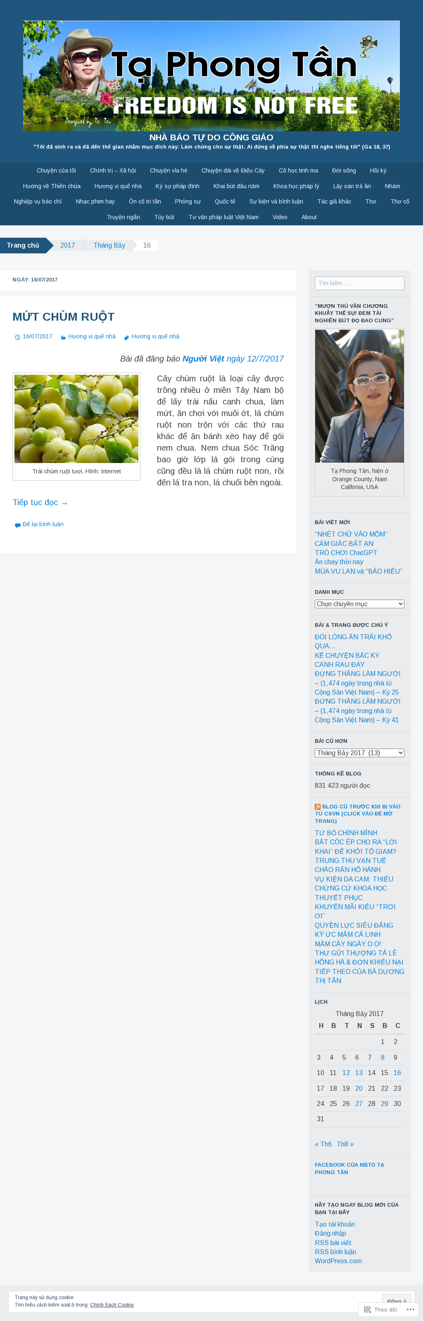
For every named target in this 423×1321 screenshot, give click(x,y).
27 (359, 1103)
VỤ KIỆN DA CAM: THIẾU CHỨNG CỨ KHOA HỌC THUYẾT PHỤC (354, 888)
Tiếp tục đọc (40, 502)
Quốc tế (225, 201)
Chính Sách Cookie (112, 1305)
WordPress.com (338, 1260)
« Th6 (323, 1144)
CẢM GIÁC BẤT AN (344, 543)
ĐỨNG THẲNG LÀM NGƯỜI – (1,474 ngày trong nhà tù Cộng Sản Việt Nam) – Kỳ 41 (358, 710)
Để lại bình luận (43, 524)
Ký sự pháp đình (178, 186)
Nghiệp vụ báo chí (38, 201)
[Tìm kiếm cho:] (359, 282)
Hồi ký (378, 170)
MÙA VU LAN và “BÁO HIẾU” (358, 571)
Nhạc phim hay (95, 201)
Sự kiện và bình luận (276, 201)
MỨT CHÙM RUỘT (63, 316)
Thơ (370, 201)
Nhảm (392, 186)
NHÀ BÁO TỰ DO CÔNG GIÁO (211, 137)
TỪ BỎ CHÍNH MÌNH (346, 833)
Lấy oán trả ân (352, 186)
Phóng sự (188, 201)
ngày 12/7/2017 (233, 358)
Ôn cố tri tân (145, 201)
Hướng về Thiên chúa (52, 186)
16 (397, 1072)
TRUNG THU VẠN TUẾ (350, 860)
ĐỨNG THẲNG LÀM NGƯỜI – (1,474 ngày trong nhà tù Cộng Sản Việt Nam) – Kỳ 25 (358, 683)
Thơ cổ (399, 201)
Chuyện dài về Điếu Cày (233, 170)
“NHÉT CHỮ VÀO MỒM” (351, 534)
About (309, 217)
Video (280, 217)
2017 (67, 245)
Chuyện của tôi (56, 170)
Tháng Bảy (109, 245)
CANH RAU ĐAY (340, 664)
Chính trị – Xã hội (113, 170)
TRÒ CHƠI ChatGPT (346, 552)
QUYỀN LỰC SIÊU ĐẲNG (354, 925)
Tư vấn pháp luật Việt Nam (223, 217)
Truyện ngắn (123, 217)
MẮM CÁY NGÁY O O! (348, 944)
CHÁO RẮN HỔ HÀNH (347, 869)
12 (346, 1072)
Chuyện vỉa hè (169, 170)
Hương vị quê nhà (118, 186)
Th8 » (345, 1144)
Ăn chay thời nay (339, 561)
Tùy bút (164, 217)
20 (359, 1088)
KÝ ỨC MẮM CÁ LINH (347, 934)
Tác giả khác (334, 201)
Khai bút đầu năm (236, 186)
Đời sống (344, 170)
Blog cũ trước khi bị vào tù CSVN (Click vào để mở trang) (357, 814)
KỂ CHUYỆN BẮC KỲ (347, 655)
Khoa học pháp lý (296, 186)
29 (384, 1103)
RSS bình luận (335, 1251)
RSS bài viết (333, 1242)
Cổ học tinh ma (298, 170)
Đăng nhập (330, 1233)
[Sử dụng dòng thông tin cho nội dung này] (318, 807)
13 (359, 1072)
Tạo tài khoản (335, 1224)
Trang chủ (23, 245)
